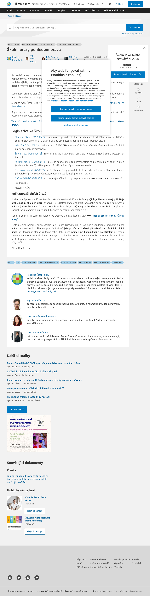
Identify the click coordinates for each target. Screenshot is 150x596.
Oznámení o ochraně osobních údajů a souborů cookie (72, 101)
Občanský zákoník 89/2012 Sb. (30, 170)
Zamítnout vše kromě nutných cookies (76, 118)
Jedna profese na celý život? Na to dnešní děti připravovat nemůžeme (44, 380)
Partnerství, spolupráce (101, 567)
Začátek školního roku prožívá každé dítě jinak (32, 371)
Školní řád (20, 153)
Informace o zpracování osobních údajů (45, 591)
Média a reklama (98, 559)
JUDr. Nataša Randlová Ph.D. (42, 316)
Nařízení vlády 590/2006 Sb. (29, 178)
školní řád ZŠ (35, 153)
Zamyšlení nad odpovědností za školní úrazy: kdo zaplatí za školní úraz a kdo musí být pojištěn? (27, 479)
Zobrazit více (15, 409)
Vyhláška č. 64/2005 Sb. (27, 145)
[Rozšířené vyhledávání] (10, 27)
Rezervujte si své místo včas (128, 74)
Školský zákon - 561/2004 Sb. (30, 137)
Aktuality (18, 16)
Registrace (135, 4)
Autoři (79, 563)
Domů (10, 16)
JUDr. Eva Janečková (37, 332)
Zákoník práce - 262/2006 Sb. (30, 162)
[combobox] (75, 27)
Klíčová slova (82, 567)
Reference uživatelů (99, 563)
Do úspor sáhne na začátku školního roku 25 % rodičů (35, 388)
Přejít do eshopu (34, 511)
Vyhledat (136, 27)
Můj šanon (81, 559)
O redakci (136, 563)
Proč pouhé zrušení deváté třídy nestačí (28, 397)
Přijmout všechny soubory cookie (76, 109)
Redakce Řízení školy (38, 274)
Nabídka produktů (122, 559)
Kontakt (135, 559)
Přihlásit (119, 4)
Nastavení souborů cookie (75, 591)
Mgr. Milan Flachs (33, 58)
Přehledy (118, 567)
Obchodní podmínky (16, 591)
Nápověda (94, 4)
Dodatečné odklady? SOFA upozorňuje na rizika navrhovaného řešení (43, 363)
